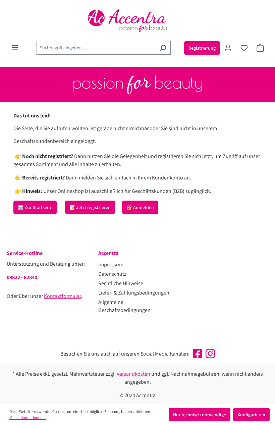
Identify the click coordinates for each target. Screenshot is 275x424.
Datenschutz (112, 273)
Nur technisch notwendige (199, 415)
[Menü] (15, 47)
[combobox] (96, 48)
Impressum (110, 264)
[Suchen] (163, 48)
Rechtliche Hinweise (120, 283)
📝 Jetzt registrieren (90, 207)
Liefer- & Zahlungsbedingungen (133, 292)
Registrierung (202, 48)
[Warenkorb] (260, 48)
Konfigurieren (251, 415)
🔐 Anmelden (140, 207)
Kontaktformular (62, 296)
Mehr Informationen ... (27, 417)
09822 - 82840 (22, 277)
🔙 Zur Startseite (35, 207)
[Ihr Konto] (228, 48)
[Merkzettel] (244, 48)
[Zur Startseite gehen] (137, 20)
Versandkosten (133, 373)
